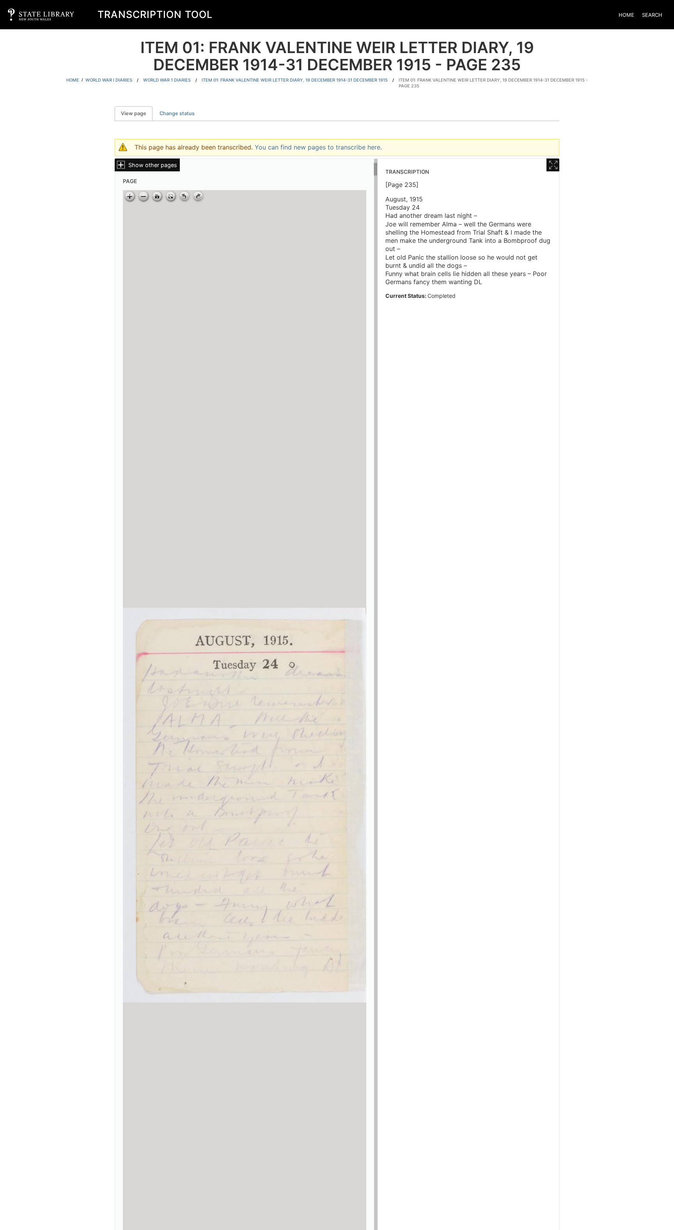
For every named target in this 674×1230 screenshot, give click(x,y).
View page (137, 113)
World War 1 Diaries (167, 80)
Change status (177, 113)
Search (652, 15)
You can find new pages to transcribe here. (318, 147)
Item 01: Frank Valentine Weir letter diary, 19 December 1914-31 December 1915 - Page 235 (493, 83)
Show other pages (152, 165)
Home (626, 15)
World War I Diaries (108, 80)
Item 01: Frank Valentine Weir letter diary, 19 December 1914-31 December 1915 (295, 80)
